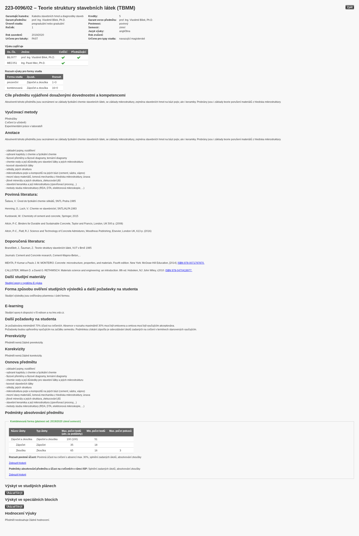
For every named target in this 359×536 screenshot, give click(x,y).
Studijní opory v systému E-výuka (23, 283)
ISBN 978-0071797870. (191, 262)
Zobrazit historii (17, 463)
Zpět (350, 7)
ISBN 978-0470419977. (178, 270)
